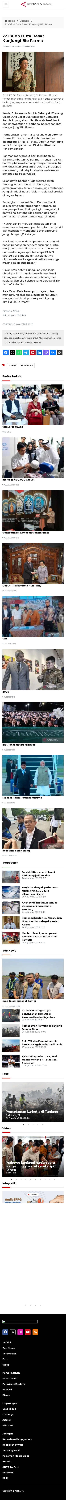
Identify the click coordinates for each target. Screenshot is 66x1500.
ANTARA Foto (10, 1467)
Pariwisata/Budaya (13, 1384)
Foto (5, 1073)
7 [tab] (40, 1179)
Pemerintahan (11, 1372)
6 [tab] (35, 1179)
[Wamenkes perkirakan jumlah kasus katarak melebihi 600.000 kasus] (33, 457)
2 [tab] (28, 1124)
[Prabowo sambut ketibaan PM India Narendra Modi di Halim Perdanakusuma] (33, 775)
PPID (5, 1478)
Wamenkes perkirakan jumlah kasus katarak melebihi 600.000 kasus (31, 478)
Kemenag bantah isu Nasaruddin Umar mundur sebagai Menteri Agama (42, 921)
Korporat (7, 1472)
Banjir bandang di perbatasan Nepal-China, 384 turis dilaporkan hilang (40, 891)
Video (6, 1128)
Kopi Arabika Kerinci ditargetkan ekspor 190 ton (31, 637)
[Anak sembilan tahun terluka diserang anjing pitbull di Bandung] (11, 907)
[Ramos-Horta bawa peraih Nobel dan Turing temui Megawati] (33, 404)
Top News (9, 950)
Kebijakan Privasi (12, 1444)
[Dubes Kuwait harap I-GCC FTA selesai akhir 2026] (33, 669)
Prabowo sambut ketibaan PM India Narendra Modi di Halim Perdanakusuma (32, 796)
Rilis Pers (7, 1425)
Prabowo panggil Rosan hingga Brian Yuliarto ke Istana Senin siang (31, 849)
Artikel (6, 1420)
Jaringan (7, 1433)
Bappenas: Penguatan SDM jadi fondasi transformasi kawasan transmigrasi (27, 531)
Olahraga (7, 1414)
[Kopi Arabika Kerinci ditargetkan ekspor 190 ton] (33, 616)
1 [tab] (23, 1124)
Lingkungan (9, 1403)
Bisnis (6, 1395)
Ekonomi (25, 20)
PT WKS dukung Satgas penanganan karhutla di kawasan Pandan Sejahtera (38, 1014)
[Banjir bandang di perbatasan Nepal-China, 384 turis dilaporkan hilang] (11, 891)
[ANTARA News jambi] (36, 4)
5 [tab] (42, 1124)
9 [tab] (49, 1179)
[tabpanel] (33, 1102)
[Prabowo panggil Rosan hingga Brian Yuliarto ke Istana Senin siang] (33, 828)
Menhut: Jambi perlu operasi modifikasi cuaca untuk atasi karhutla (39, 936)
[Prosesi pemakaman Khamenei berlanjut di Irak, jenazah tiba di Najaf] (33, 722)
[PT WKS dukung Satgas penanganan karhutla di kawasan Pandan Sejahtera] (11, 1015)
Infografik (9, 1183)
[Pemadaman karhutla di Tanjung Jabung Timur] (11, 1030)
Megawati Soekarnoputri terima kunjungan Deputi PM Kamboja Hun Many (30, 584)
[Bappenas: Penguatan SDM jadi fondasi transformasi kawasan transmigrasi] (33, 510)
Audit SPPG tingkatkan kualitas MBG (31, 1293)
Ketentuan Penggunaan (17, 1439)
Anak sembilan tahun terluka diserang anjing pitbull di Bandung (39, 906)
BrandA (6, 1461)
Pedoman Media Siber (15, 1456)
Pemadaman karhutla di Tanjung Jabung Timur (32, 1113)
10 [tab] (54, 1179)
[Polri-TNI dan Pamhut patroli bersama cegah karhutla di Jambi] (11, 1045)
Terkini (6, 1342)
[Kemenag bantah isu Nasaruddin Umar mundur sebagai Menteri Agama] (11, 922)
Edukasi (7, 1389)
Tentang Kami (11, 1450)
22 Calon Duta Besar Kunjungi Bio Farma (28, 24)
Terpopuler (10, 862)
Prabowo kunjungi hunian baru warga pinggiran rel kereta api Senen (30, 1166)
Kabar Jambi (9, 1378)
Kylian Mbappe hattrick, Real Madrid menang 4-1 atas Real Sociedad (39, 1059)
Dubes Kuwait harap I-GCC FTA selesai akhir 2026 (30, 690)
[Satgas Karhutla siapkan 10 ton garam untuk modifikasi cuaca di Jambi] (33, 978)
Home (11, 20)
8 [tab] (45, 1179)
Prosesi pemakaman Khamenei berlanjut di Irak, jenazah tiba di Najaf (30, 743)
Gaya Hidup (9, 1408)
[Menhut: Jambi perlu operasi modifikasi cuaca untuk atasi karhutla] (11, 937)
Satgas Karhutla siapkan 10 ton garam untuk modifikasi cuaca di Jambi (31, 999)
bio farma (27, 365)
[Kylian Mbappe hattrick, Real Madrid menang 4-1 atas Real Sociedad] (11, 1060)
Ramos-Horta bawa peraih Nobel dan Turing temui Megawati (31, 425)
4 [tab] (37, 1124)
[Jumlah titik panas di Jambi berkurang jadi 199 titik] (11, 876)
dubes (13, 365)
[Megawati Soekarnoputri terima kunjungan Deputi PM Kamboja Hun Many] (33, 563)
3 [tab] (33, 1124)
